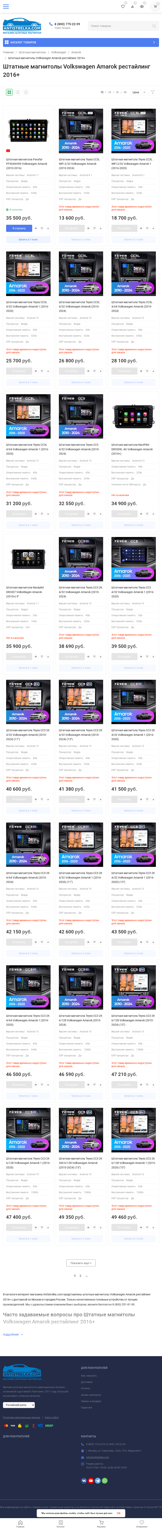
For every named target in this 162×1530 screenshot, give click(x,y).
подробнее (11, 1334)
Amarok (76, 52)
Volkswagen (58, 52)
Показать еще (80, 1263)
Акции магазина (91, 1394)
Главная (8, 52)
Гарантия (86, 1407)
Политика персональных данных (21, 1417)
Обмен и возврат (91, 1401)
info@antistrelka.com (97, 1457)
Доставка (86, 1382)
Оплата (85, 1388)
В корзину (19, 228)
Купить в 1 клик (28, 239)
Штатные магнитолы (32, 52)
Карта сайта (52, 1417)
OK (119, 1513)
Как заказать (89, 1375)
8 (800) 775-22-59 (67, 24)
